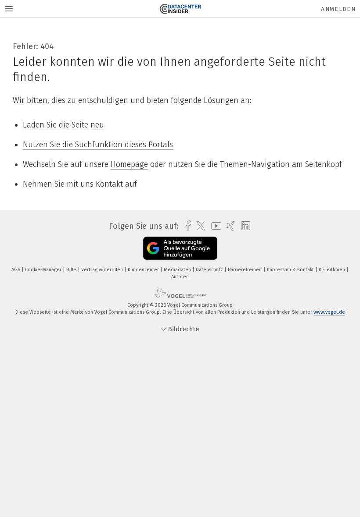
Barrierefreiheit (245, 270)
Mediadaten (178, 270)
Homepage (129, 164)
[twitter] (199, 226)
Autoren (180, 277)
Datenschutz (210, 270)
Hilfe (72, 270)
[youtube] (214, 225)
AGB (16, 270)
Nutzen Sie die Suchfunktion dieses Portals (98, 144)
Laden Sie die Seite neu (63, 125)
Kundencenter (144, 270)
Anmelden (338, 9)
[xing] (228, 225)
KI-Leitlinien (332, 270)
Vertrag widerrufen (102, 270)
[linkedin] (243, 226)
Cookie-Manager (44, 270)
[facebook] (186, 226)
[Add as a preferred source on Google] (180, 248)
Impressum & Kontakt (291, 270)
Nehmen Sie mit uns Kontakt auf (80, 184)
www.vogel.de (329, 312)
